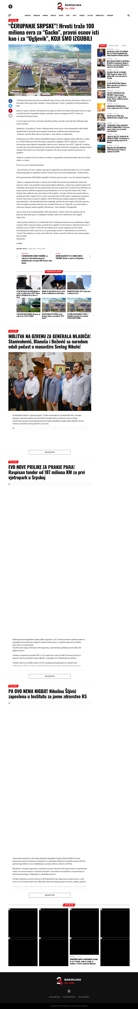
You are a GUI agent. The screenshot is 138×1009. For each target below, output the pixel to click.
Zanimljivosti (100, 15)
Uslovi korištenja (54, 997)
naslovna (32, 248)
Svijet (74, 15)
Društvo (53, 15)
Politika (90, 15)
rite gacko (41, 248)
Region (61, 15)
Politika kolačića (83, 997)
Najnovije (28, 15)
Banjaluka (37, 15)
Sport (68, 15)
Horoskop (110, 15)
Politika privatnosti (69, 997)
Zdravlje (82, 15)
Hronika (45, 15)
